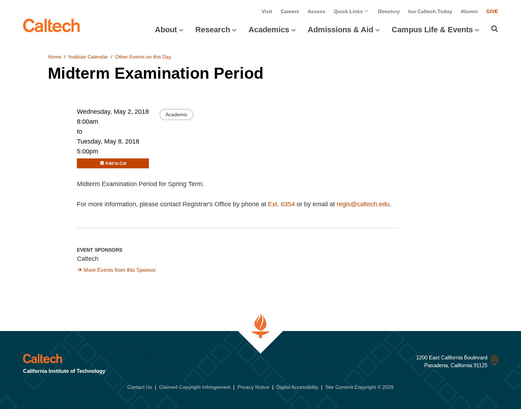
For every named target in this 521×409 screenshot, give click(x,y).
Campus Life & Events (432, 29)
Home (54, 57)
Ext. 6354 (281, 204)
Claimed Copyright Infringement (194, 387)
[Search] (494, 28)
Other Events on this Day (143, 57)
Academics (268, 29)
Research (212, 29)
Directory (389, 11)
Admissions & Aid (340, 29)
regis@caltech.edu (363, 204)
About (166, 29)
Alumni (469, 11)
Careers (290, 11)
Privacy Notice (253, 387)
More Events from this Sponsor (120, 270)
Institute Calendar (88, 57)
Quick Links (349, 11)
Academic (176, 114)
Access (316, 11)
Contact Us (139, 387)
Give (492, 11)
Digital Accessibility (297, 387)
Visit (267, 11)
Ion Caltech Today (430, 11)
